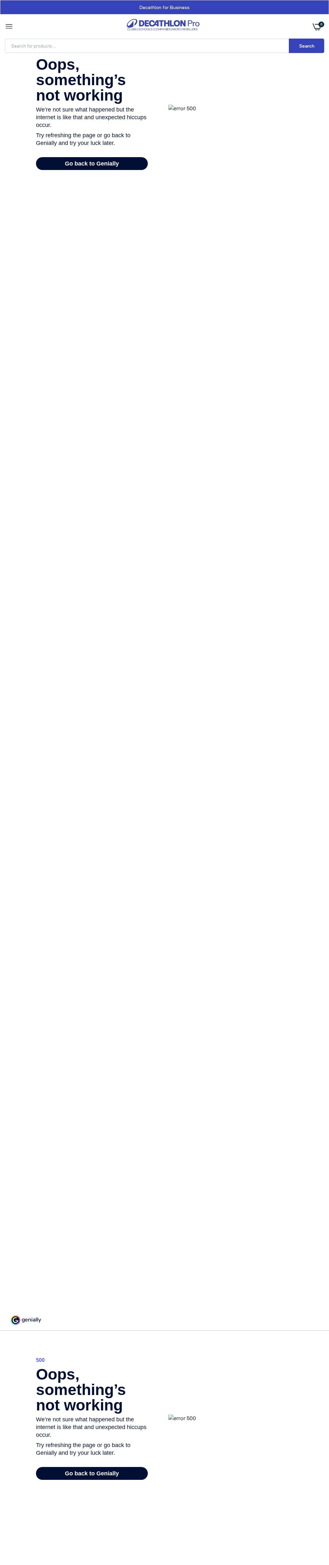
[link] (311, 1525)
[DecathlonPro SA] (163, 26)
